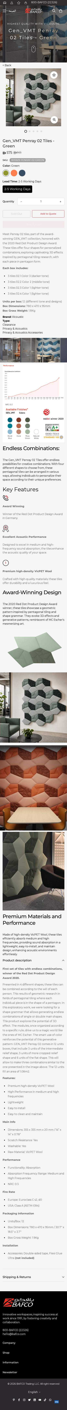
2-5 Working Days (17, 189)
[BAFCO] (33, 11)
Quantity (8, 201)
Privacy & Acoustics (15, 328)
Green (6, 173)
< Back (7, 65)
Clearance (9, 324)
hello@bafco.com (14, 1334)
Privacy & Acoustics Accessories (23, 332)
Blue (22, 173)
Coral (14, 173)
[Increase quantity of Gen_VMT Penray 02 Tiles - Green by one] (60, 201)
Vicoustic (18, 316)
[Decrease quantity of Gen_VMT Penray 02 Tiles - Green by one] (21, 201)
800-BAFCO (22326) (44, 2)
